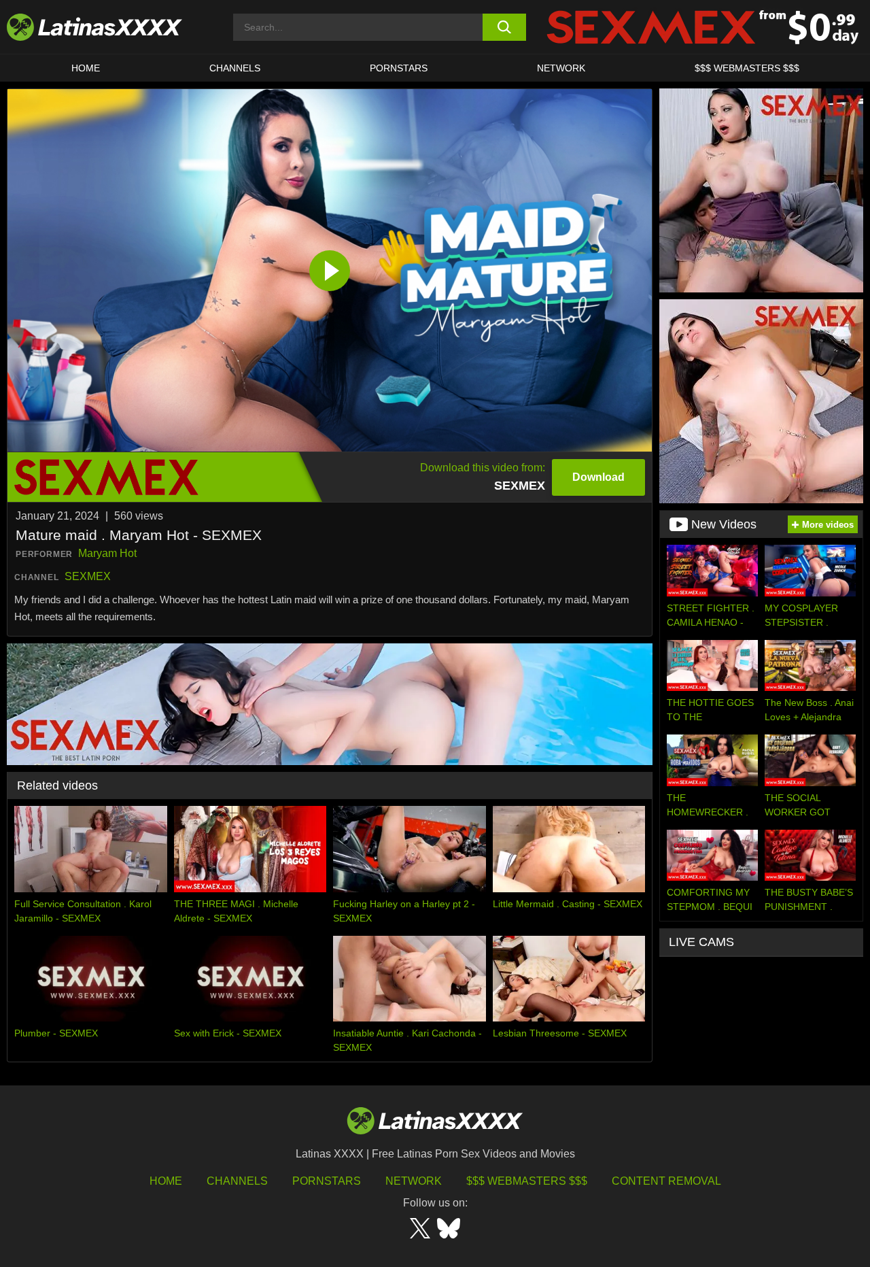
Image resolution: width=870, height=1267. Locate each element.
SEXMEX (88, 576)
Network (561, 68)
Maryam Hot (107, 553)
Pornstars (399, 68)
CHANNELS (234, 68)
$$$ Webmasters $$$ (526, 1181)
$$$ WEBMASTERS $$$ (747, 68)
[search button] (505, 27)
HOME (85, 68)
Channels (237, 1181)
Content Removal (666, 1181)
